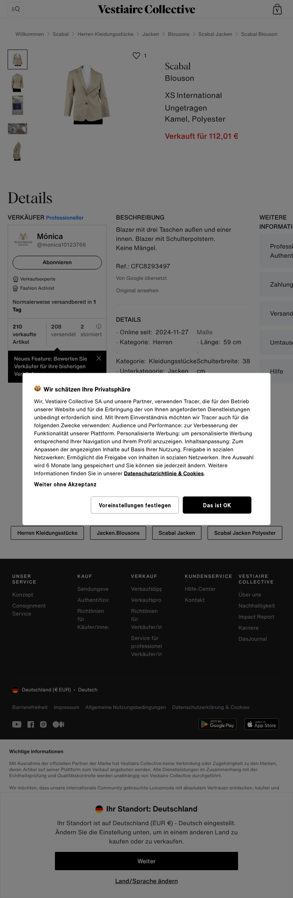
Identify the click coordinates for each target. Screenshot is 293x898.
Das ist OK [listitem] (217, 505)
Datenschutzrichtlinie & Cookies (164, 474)
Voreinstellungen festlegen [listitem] (135, 505)
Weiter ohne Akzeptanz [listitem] (65, 484)
